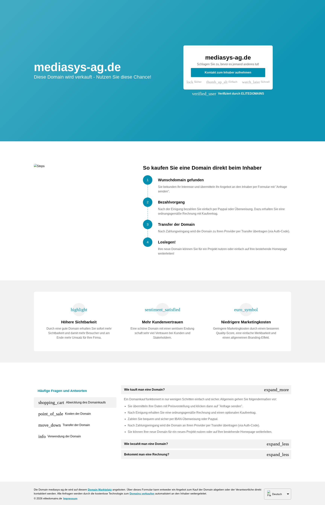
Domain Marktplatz (100, 489)
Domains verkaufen (142, 493)
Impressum (70, 498)
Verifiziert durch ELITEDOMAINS (241, 93)
